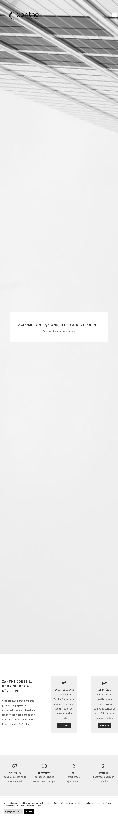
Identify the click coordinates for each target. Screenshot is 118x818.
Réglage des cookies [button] (13, 811)
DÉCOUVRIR (64, 725)
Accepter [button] (29, 811)
